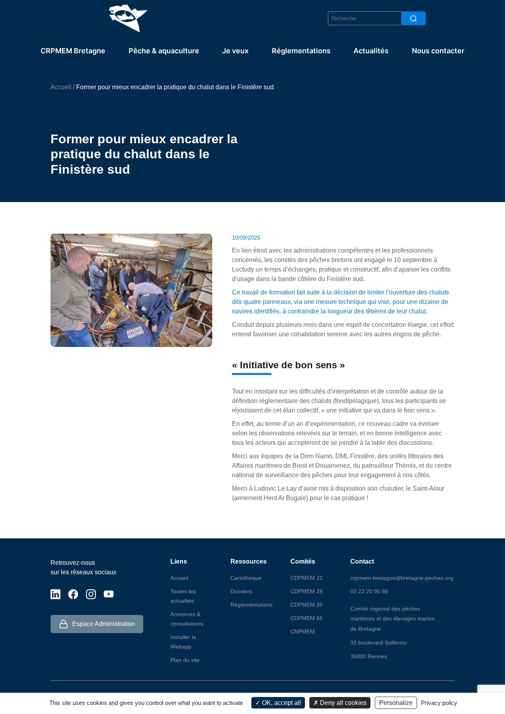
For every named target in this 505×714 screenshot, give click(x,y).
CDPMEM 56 (306, 618)
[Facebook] (73, 594)
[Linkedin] (55, 594)
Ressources (248, 561)
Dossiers (241, 591)
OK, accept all (280, 702)
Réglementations (301, 51)
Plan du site (185, 660)
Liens (178, 561)
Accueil (60, 87)
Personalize (396, 702)
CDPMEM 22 (306, 578)
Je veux (235, 51)
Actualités (371, 51)
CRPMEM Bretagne (73, 51)
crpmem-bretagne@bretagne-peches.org (401, 578)
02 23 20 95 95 (369, 591)
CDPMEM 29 (306, 591)
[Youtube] (109, 594)
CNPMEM (302, 631)
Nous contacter (438, 51)
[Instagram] (91, 594)
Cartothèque (246, 578)
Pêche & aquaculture (164, 51)
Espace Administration (103, 623)
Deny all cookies (342, 702)
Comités (302, 561)
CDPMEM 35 (306, 605)
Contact (362, 561)
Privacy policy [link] (439, 702)
